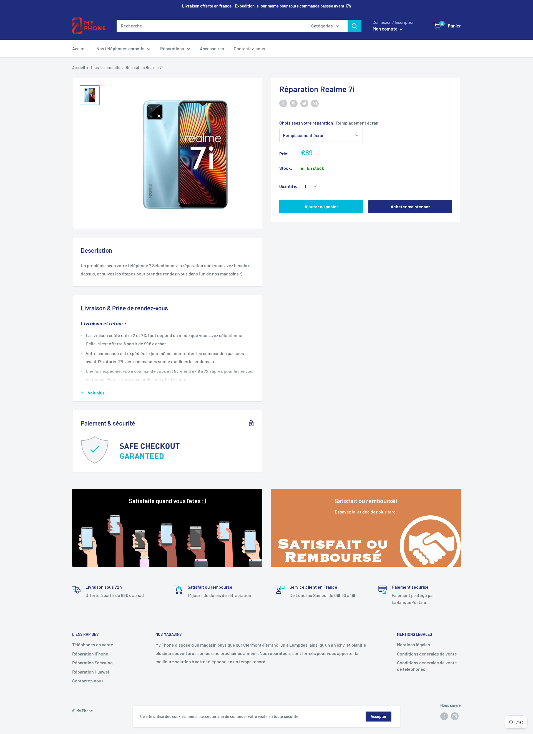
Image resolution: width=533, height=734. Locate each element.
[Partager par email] (315, 103)
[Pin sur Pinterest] (294, 103)
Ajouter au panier (321, 206)
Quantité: (288, 186)
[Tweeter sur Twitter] (304, 103)
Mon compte (385, 28)
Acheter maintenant (410, 206)
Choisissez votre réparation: (328, 122)
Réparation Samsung (92, 662)
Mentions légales (413, 644)
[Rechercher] (354, 26)
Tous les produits (105, 67)
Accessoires (212, 48)
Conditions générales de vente (427, 653)
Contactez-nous (249, 48)
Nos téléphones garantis (120, 48)
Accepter (378, 716)
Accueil (79, 48)
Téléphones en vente (92, 644)
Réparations (172, 48)
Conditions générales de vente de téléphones (427, 665)
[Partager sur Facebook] (283, 103)
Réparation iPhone (90, 653)
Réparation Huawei (90, 671)
